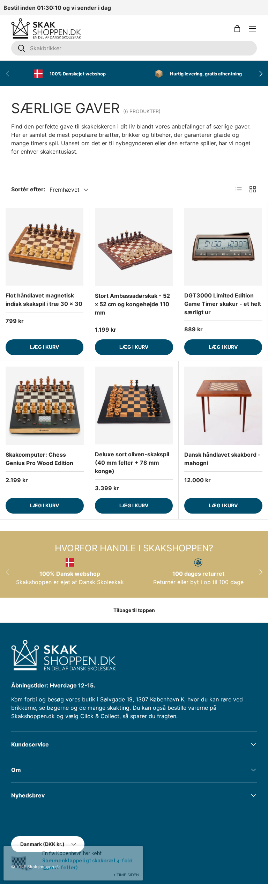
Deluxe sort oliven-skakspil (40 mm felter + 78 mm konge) (132, 462)
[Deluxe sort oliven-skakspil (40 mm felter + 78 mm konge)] (134, 405)
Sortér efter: (28, 189)
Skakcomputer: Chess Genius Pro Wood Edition (39, 458)
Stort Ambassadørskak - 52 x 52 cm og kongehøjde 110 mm (132, 304)
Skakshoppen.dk (43, 866)
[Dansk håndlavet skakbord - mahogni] (223, 406)
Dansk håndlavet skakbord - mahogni (222, 458)
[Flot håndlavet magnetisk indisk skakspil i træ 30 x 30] (44, 247)
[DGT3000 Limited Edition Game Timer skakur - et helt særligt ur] (223, 247)
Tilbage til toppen (134, 610)
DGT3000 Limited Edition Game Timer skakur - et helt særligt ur (222, 304)
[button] (237, 28)
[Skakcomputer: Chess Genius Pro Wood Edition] (45, 406)
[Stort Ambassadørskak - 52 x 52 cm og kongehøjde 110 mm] (134, 247)
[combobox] (134, 48)
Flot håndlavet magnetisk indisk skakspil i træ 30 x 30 (44, 299)
